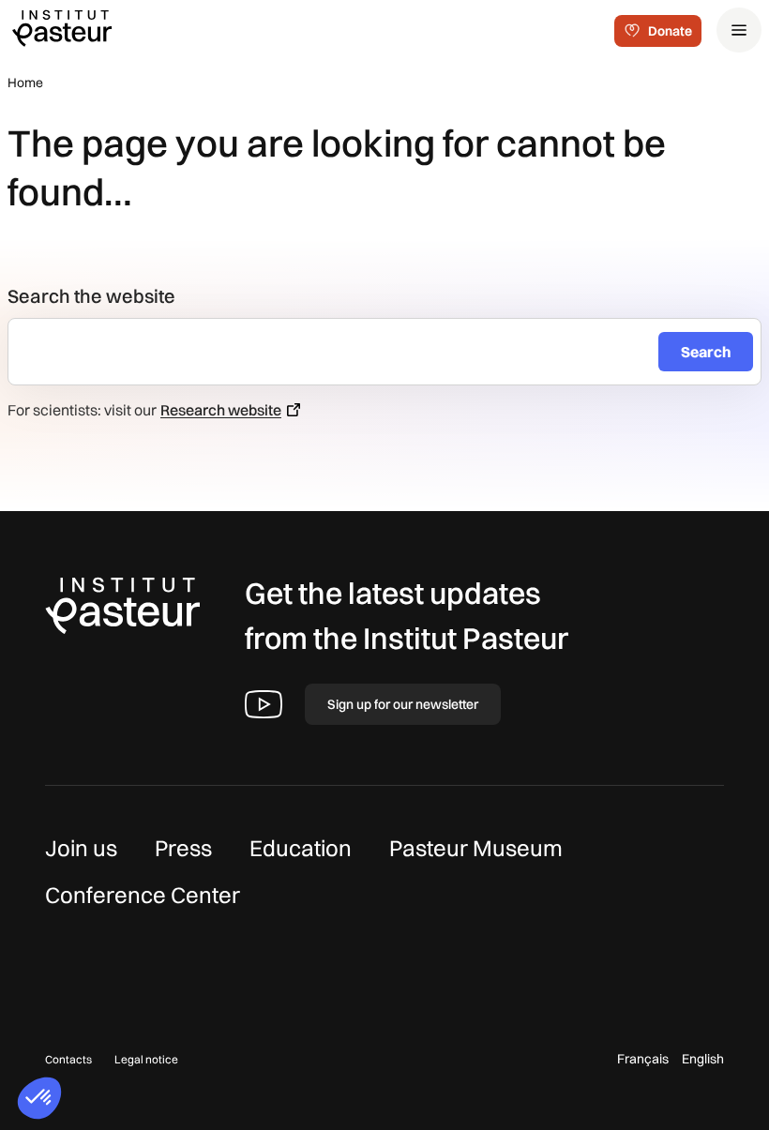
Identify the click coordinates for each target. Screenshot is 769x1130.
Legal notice (146, 1059)
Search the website (91, 296)
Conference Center (142, 895)
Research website (220, 409)
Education (300, 848)
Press (183, 848)
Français (643, 1058)
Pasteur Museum (476, 848)
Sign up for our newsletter (402, 704)
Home (25, 82)
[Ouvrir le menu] (738, 30)
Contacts (68, 1059)
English (703, 1058)
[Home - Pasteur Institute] (62, 27)
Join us (81, 848)
